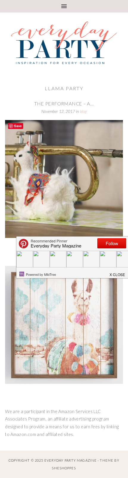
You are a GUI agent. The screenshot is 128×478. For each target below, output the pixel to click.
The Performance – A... (63, 103)
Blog (83, 111)
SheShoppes (64, 468)
